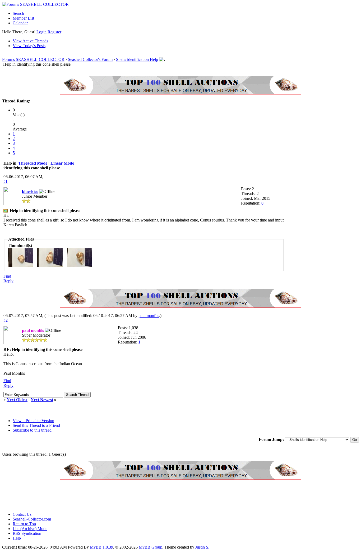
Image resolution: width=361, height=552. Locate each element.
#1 (5, 181)
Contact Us (22, 514)
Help (17, 538)
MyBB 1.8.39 (101, 547)
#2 (5, 320)
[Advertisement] (98, 496)
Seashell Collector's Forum (90, 59)
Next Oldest (17, 399)
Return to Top (24, 524)
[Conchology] (180, 93)
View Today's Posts (29, 45)
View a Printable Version (33, 420)
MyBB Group (150, 547)
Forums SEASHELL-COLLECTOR (33, 59)
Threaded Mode (32, 163)
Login (41, 32)
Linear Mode (62, 163)
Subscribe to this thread (32, 430)
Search (18, 13)
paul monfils (148, 315)
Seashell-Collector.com (32, 519)
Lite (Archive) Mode (30, 528)
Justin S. (202, 547)
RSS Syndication (27, 533)
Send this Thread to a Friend (36, 425)
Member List (23, 18)
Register (54, 32)
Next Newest (42, 399)
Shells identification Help (137, 59)
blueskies (30, 191)
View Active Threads (30, 41)
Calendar (20, 23)
